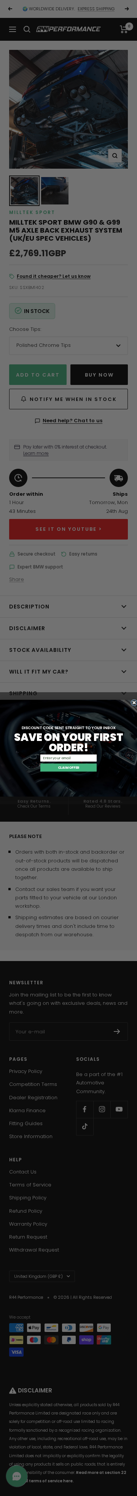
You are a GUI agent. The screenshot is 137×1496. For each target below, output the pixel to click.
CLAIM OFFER (69, 767)
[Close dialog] (134, 702)
